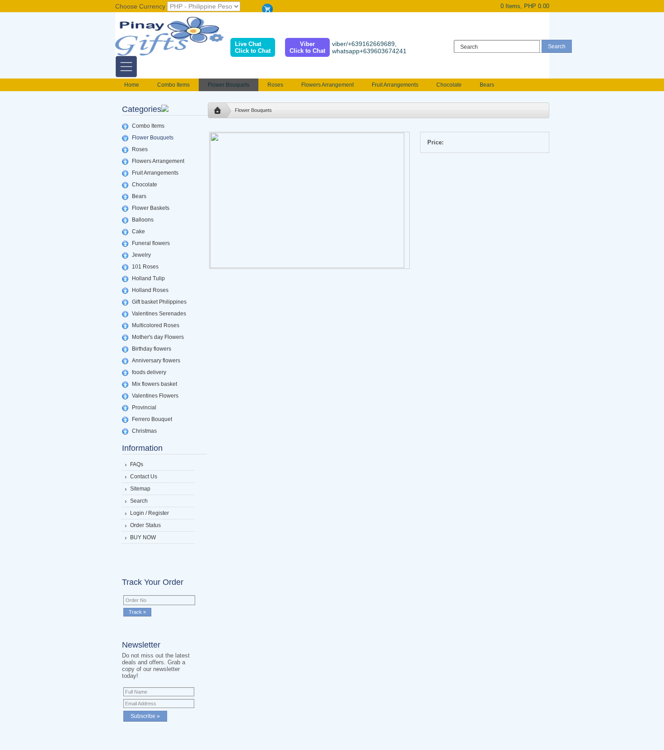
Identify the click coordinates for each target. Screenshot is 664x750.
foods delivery (149, 372)
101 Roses (145, 267)
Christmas (144, 431)
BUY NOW (143, 537)
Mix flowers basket (154, 384)
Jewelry (141, 255)
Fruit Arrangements (395, 85)
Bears (487, 85)
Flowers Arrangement (327, 85)
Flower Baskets (150, 208)
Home (131, 85)
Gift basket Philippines (159, 302)
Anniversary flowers (156, 360)
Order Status (145, 525)
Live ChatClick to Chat (253, 47)
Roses (275, 85)
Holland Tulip (148, 278)
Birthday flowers (151, 349)
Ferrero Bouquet (152, 419)
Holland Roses (150, 290)
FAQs (136, 464)
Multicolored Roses (155, 325)
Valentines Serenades (159, 313)
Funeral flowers (151, 243)
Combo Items (173, 85)
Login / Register (149, 513)
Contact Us (143, 476)
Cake (138, 231)
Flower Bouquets (228, 85)
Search (139, 501)
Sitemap (140, 489)
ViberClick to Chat (307, 47)
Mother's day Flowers (158, 337)
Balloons (143, 220)
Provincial (144, 407)
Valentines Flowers (155, 396)
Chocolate (449, 85)
